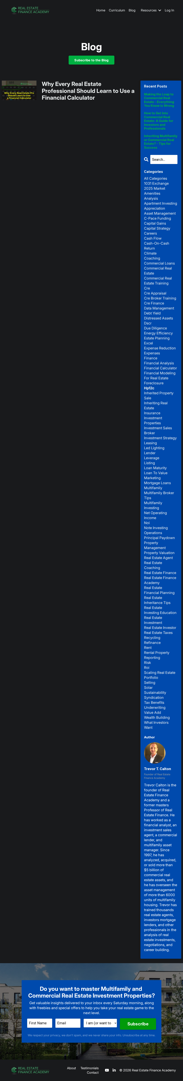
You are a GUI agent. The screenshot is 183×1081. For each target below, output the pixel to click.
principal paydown (159, 538)
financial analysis (159, 363)
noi (147, 523)
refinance (152, 643)
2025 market (154, 188)
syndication (154, 697)
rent (148, 647)
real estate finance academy (160, 580)
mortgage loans (157, 483)
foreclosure (154, 383)
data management (159, 308)
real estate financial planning (159, 590)
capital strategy (157, 228)
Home (100, 10)
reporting (152, 657)
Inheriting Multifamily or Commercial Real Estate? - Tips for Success (160, 141)
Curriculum (117, 10)
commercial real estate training (158, 280)
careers (150, 233)
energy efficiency (158, 333)
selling (149, 682)
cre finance (154, 303)
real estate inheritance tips (157, 600)
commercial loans (159, 263)
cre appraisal (155, 293)
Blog (132, 10)
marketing (152, 478)
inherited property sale (159, 395)
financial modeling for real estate (159, 375)
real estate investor (160, 628)
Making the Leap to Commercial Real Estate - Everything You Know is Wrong (159, 100)
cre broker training (160, 298)
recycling (152, 638)
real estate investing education (160, 610)
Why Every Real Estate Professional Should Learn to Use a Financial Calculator (88, 91)
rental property (156, 652)
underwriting (154, 707)
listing (149, 463)
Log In (169, 10)
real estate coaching (153, 565)
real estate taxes (158, 633)
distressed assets (158, 318)
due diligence (155, 328)
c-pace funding (157, 218)
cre (147, 288)
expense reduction (160, 348)
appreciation (154, 208)
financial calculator (160, 368)
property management (155, 545)
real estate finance (160, 573)
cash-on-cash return (156, 245)
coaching (152, 258)
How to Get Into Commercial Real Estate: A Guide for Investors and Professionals (158, 120)
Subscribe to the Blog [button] (91, 60)
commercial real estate (158, 270)
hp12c (149, 388)
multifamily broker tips (159, 495)
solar (148, 687)
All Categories (155, 178)
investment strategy (160, 438)
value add (152, 712)
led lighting (154, 448)
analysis (151, 198)
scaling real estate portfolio (159, 675)
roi (146, 667)
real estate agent (158, 558)
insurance (152, 413)
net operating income (155, 515)
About (71, 1068)
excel (148, 343)
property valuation (159, 553)
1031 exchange (156, 183)
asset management (160, 213)
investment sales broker (158, 430)
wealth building (157, 717)
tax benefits (154, 702)
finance (150, 358)
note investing (156, 528)
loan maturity (155, 468)
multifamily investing (153, 505)
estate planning (157, 338)
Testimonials (89, 1068)
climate (150, 253)
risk (147, 662)
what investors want (156, 725)
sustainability (155, 692)
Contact (93, 1072)
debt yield (152, 313)
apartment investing (160, 203)
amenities (152, 193)
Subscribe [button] (138, 1023)
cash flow (153, 238)
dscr (148, 323)
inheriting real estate (156, 405)
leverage (151, 458)
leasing (150, 443)
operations (153, 533)
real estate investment (153, 620)
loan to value (155, 473)
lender (149, 453)
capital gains (155, 223)
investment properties (153, 420)
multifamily (153, 488)
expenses (152, 353)
